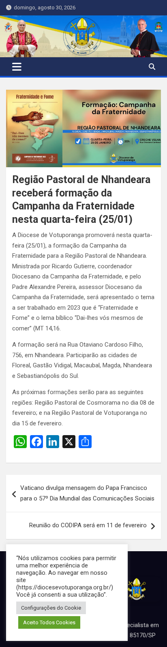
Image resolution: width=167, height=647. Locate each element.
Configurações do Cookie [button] (51, 608)
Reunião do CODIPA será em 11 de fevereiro (88, 525)
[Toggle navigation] (17, 66)
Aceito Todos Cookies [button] (49, 622)
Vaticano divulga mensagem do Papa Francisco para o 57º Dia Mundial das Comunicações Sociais (87, 493)
